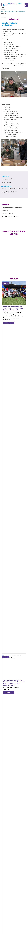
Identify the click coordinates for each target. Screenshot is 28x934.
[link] (26, 5)
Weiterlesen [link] (8, 323)
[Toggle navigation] (3, 8)
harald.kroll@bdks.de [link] (12, 217)
